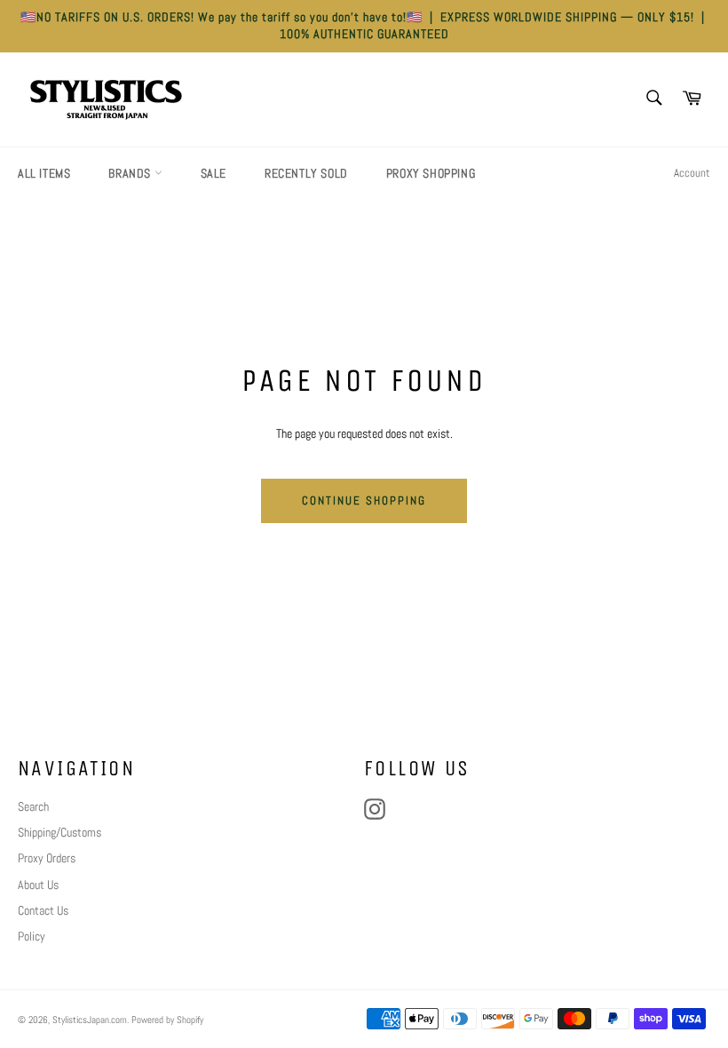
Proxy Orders (46, 858)
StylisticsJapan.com (89, 1019)
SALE (213, 173)
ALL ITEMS (44, 173)
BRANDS (131, 173)
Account (692, 172)
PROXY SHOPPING (430, 173)
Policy (31, 936)
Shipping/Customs (59, 832)
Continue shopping (363, 500)
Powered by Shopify (167, 1019)
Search (33, 806)
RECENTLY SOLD (306, 173)
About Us (38, 885)
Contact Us (43, 910)
